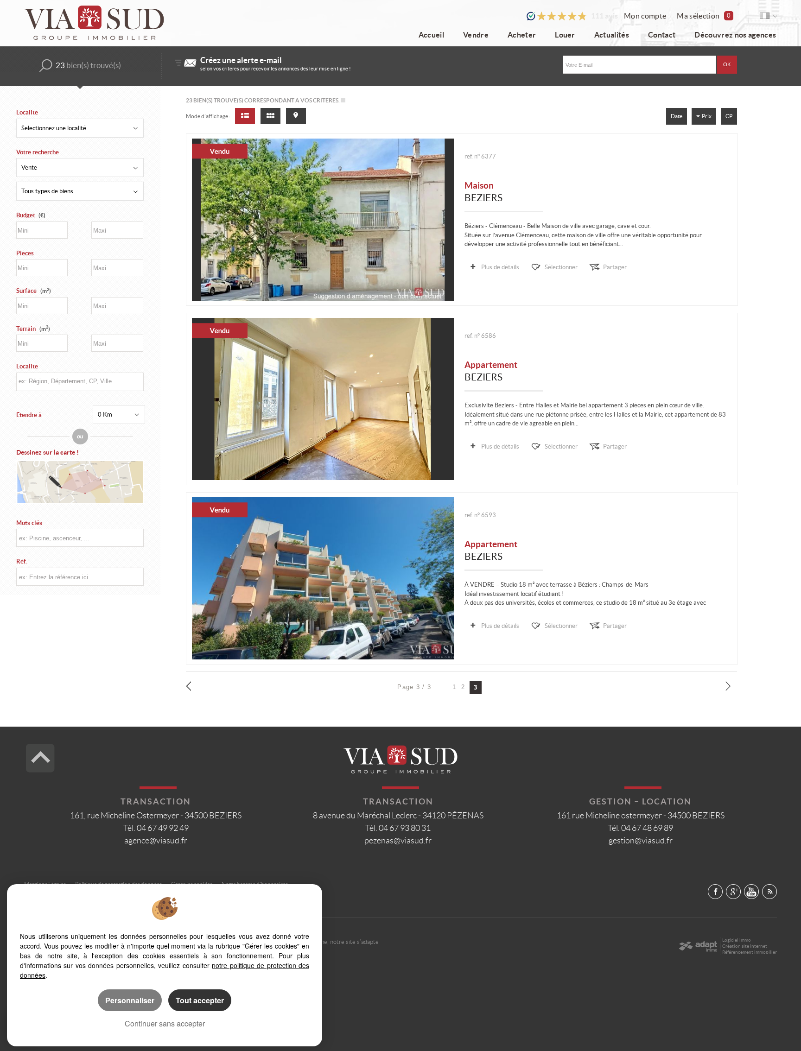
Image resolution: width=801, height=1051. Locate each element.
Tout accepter (200, 1000)
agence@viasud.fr (155, 840)
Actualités (611, 35)
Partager (615, 267)
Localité (27, 112)
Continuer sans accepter (165, 1023)
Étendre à (29, 415)
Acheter (522, 35)
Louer (565, 35)
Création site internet (744, 946)
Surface (33, 290)
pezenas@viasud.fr (398, 840)
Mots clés (29, 522)
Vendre (476, 35)
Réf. (21, 561)
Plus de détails (500, 267)
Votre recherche (37, 152)
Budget (25, 215)
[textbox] (79, 381)
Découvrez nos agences (735, 35)
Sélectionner (561, 267)
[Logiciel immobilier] (698, 946)
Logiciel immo (736, 940)
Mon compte (645, 16)
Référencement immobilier (749, 952)
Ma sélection (704, 16)
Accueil (431, 35)
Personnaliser (129, 1000)
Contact (661, 35)
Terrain (33, 328)
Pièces (25, 253)
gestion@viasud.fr (641, 840)
